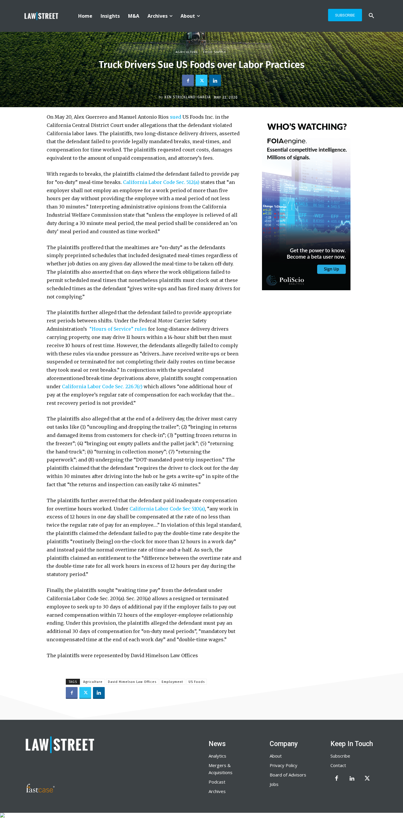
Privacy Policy (283, 765)
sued (176, 117)
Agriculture (187, 52)
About (276, 756)
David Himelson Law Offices (132, 682)
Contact (338, 765)
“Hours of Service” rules (118, 329)
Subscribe (340, 756)
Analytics (217, 756)
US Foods (197, 682)
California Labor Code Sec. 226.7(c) (103, 386)
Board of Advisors (288, 775)
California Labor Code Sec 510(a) (167, 509)
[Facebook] (188, 81)
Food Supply (214, 52)
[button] (371, 16)
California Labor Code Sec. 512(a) (161, 182)
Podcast (217, 782)
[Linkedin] (215, 81)
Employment (172, 682)
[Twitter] (201, 81)
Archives (217, 791)
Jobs (274, 784)
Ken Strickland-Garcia (188, 97)
